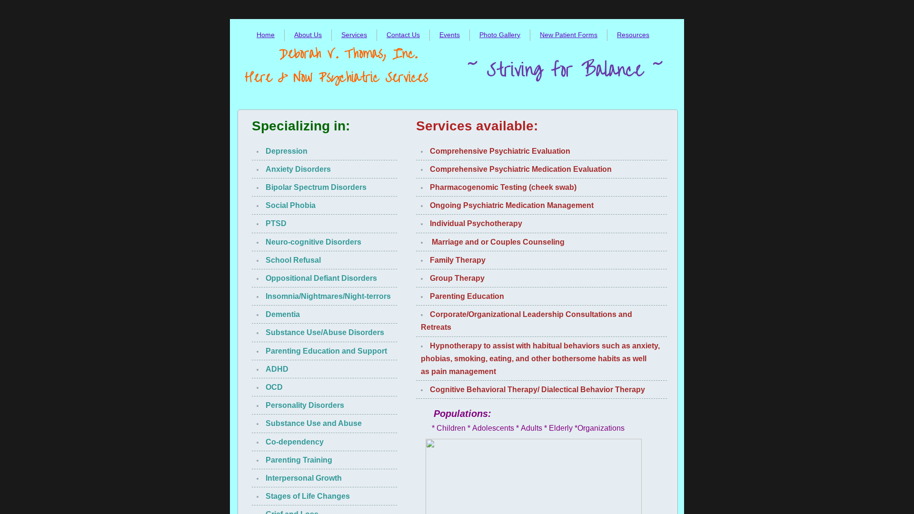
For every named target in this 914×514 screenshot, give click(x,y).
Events (449, 35)
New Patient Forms (568, 35)
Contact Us (403, 35)
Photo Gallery (499, 35)
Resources (633, 35)
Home (266, 35)
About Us (308, 35)
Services (354, 35)
